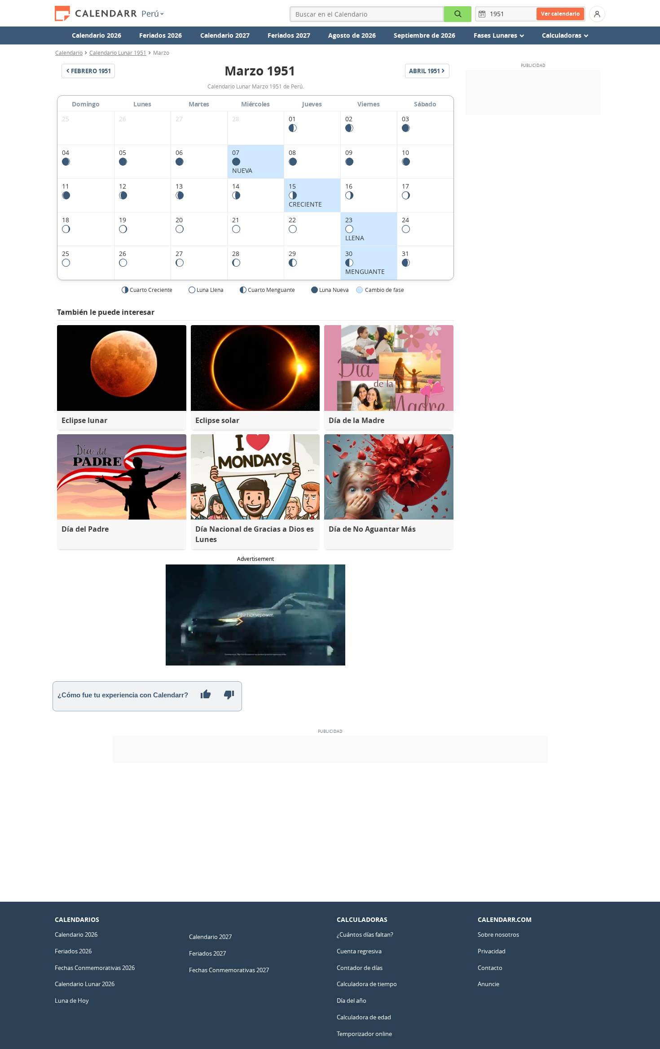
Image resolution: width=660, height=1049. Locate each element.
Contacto (490, 968)
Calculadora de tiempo (367, 984)
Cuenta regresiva (359, 951)
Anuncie (488, 984)
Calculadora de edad (364, 1017)
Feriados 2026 (160, 35)
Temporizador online (364, 1034)
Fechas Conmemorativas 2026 (95, 968)
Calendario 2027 (225, 35)
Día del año (351, 1000)
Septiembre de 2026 (424, 35)
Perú (150, 13)
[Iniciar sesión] (597, 14)
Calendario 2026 (96, 35)
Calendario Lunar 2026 (84, 984)
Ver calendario (560, 14)
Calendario (69, 52)
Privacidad (492, 951)
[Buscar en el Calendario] (457, 14)
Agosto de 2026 (352, 35)
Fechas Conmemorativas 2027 (229, 970)
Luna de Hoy (72, 1000)
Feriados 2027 (289, 35)
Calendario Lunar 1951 (117, 52)
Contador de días (360, 968)
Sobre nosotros (498, 934)
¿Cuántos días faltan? (365, 934)
